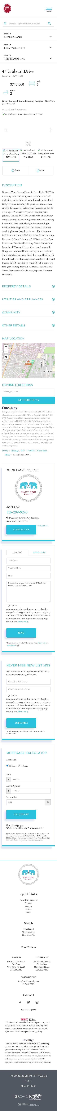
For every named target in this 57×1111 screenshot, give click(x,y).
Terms (28, 1081)
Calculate (21, 814)
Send (21, 632)
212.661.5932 (28, 984)
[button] (49, 23)
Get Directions (28, 400)
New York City (15, 48)
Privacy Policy (23, 622)
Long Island (13, 37)
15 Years (24, 766)
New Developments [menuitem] (28, 900)
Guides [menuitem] (28, 909)
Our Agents (42, 526)
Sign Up (32, 1009)
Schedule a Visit (39, 552)
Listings (15, 450)
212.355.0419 (16, 970)
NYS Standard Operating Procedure (28, 1076)
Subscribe (21, 722)
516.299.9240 (42, 970)
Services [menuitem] (28, 903)
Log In (24, 1009)
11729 (7, 454)
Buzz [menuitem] (28, 912)
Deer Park (42, 450)
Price (8, 774)
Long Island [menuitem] (29, 929)
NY (23, 450)
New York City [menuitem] (28, 935)
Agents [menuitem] (28, 906)
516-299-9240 (16, 512)
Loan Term (11, 760)
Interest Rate (12, 797)
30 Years (12, 766)
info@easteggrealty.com (28, 981)
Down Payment (13, 786)
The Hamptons (14, 59)
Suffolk (31, 450)
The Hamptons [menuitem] (28, 932)
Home (5, 450)
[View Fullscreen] (6, 357)
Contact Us (21, 529)
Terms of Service (11, 646)
